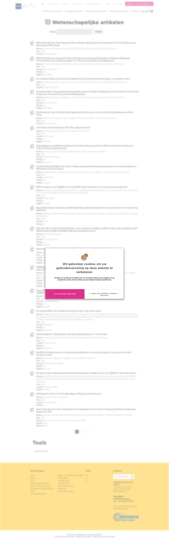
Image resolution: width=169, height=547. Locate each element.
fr (86, 478)
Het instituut (53, 3)
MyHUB (107, 3)
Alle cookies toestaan (65, 294)
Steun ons (135, 11)
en (87, 475)
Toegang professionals (93, 3)
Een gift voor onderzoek (139, 4)
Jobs (32, 475)
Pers (32, 481)
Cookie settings (41, 451)
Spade (101, 536)
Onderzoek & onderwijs (118, 11)
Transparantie (63, 481)
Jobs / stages (76, 3)
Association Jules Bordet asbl (42, 488)
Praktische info (145, 11)
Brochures (62, 488)
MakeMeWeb (110, 536)
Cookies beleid (64, 483)
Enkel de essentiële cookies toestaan (104, 294)
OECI (32, 491)
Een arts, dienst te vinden (40, 486)
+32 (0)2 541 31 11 (121, 477)
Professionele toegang (39, 483)
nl (114, 4)
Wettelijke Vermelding (83, 536)
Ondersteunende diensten (95, 11)
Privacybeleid (63, 478)
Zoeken (52, 31)
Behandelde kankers (73, 11)
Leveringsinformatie (38, 494)
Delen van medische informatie (70, 475)
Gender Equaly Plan (66, 491)
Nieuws (65, 3)
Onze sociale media (65, 486)
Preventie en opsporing (53, 11)
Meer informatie (84, 285)
